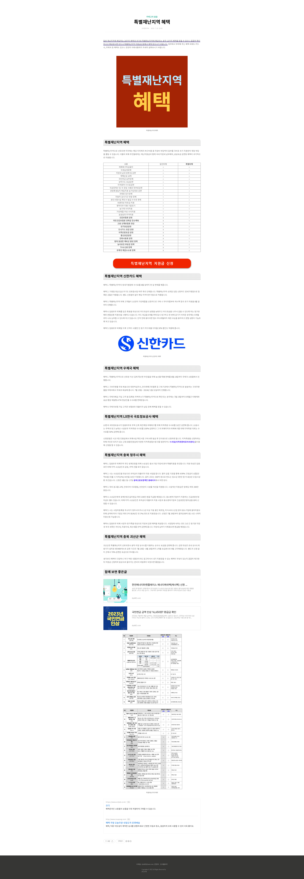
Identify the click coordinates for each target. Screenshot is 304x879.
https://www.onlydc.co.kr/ (116, 802)
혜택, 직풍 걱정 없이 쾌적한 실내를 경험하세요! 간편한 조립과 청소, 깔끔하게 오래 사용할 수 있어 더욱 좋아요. (150, 826)
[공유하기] (112, 841)
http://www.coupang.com (116, 819)
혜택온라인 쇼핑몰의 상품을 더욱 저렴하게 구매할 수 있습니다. (131, 809)
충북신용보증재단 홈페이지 (144, 480)
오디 (108, 805)
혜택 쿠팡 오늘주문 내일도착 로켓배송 (123, 823)
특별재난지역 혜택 (152, 22)
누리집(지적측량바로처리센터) (182, 442)
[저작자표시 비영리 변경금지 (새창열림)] (128, 841)
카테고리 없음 (152, 17)
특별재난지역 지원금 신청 (152, 263)
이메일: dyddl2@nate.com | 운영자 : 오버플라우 (152, 864)
